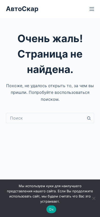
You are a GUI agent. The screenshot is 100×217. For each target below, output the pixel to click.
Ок (51, 209)
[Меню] (91, 9)
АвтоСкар (22, 9)
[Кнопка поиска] (89, 118)
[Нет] (93, 198)
